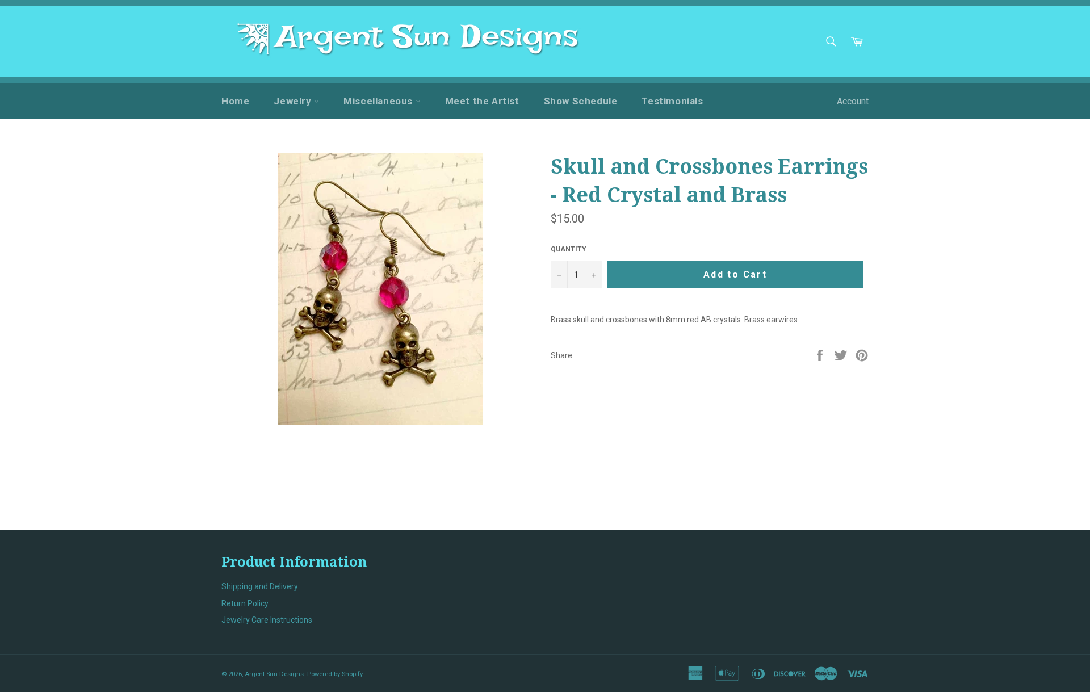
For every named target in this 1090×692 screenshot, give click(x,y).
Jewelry (294, 101)
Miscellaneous (379, 101)
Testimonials (672, 101)
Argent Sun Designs (274, 674)
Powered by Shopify (335, 674)
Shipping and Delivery (259, 586)
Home (235, 101)
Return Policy (245, 603)
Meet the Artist (482, 101)
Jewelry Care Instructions (266, 619)
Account (853, 101)
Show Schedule (581, 101)
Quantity (568, 249)
